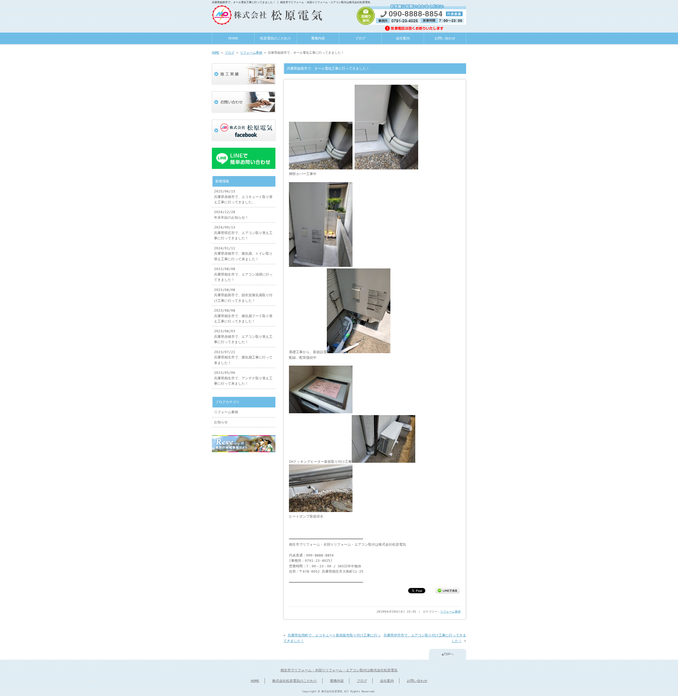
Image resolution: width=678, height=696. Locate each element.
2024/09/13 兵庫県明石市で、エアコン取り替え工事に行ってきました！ (243, 232)
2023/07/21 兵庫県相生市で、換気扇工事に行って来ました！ (243, 357)
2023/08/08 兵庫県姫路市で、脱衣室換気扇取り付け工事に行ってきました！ (243, 295)
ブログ (360, 38)
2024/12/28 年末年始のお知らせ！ (231, 214)
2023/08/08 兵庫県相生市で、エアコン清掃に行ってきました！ (243, 274)
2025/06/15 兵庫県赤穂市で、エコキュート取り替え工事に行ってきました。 (243, 196)
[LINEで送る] (447, 590)
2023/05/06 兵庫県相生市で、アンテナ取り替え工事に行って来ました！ (243, 378)
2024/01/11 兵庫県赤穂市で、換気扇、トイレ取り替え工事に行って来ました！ (243, 253)
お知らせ (221, 422)
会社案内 (403, 38)
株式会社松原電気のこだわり (294, 681)
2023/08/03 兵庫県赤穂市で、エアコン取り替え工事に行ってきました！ (243, 336)
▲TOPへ (448, 654)
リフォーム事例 (251, 53)
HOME (233, 38)
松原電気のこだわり (275, 38)
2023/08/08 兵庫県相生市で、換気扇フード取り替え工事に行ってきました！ (243, 315)
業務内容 (318, 38)
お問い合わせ (445, 38)
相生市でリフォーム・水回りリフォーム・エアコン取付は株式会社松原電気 (339, 670)
